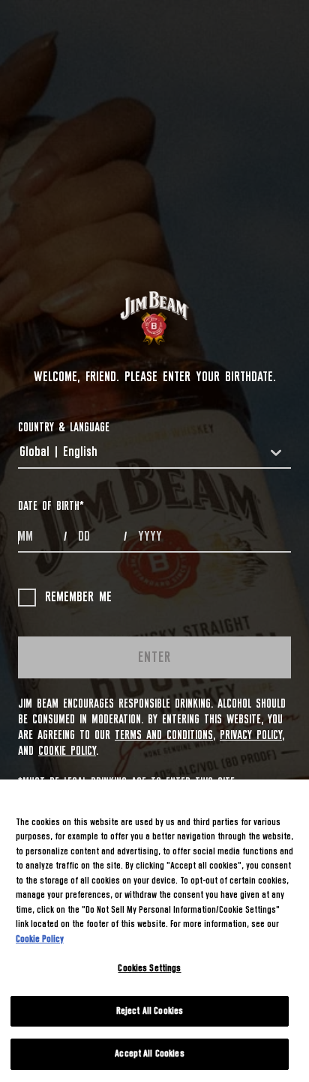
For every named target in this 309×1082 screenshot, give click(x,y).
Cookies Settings (149, 968)
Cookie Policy (67, 751)
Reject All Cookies (149, 1011)
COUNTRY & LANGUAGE (64, 428)
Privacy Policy (251, 735)
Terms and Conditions (164, 735)
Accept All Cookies (149, 1054)
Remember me (78, 597)
